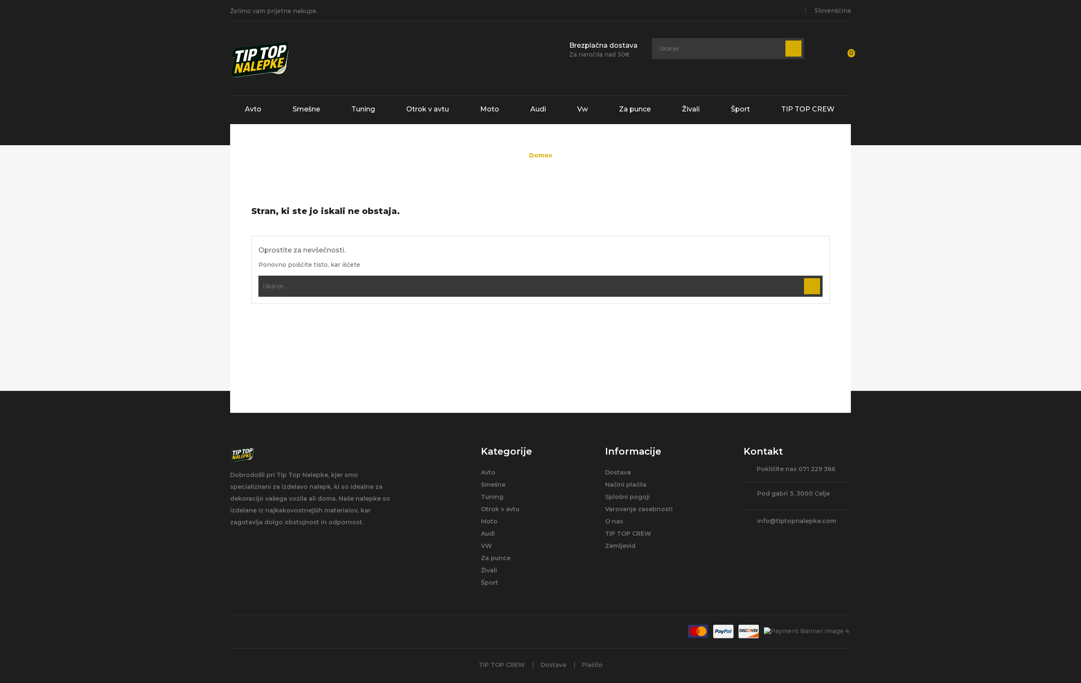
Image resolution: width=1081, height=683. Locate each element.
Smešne (306, 109)
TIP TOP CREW (807, 109)
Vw (582, 109)
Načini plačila (625, 484)
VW (486, 546)
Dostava (618, 472)
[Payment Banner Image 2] (723, 631)
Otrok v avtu (427, 109)
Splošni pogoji (627, 497)
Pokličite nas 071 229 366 (796, 469)
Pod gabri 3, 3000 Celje (793, 493)
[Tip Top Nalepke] (242, 454)
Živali (691, 109)
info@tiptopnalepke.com (796, 521)
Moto (489, 109)
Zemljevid (620, 546)
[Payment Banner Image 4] (806, 631)
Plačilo (592, 665)
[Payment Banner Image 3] (749, 631)
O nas (614, 521)
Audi (538, 109)
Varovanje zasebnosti (639, 509)
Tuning (363, 109)
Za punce (635, 109)
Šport (740, 109)
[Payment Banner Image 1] (698, 631)
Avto (253, 109)
